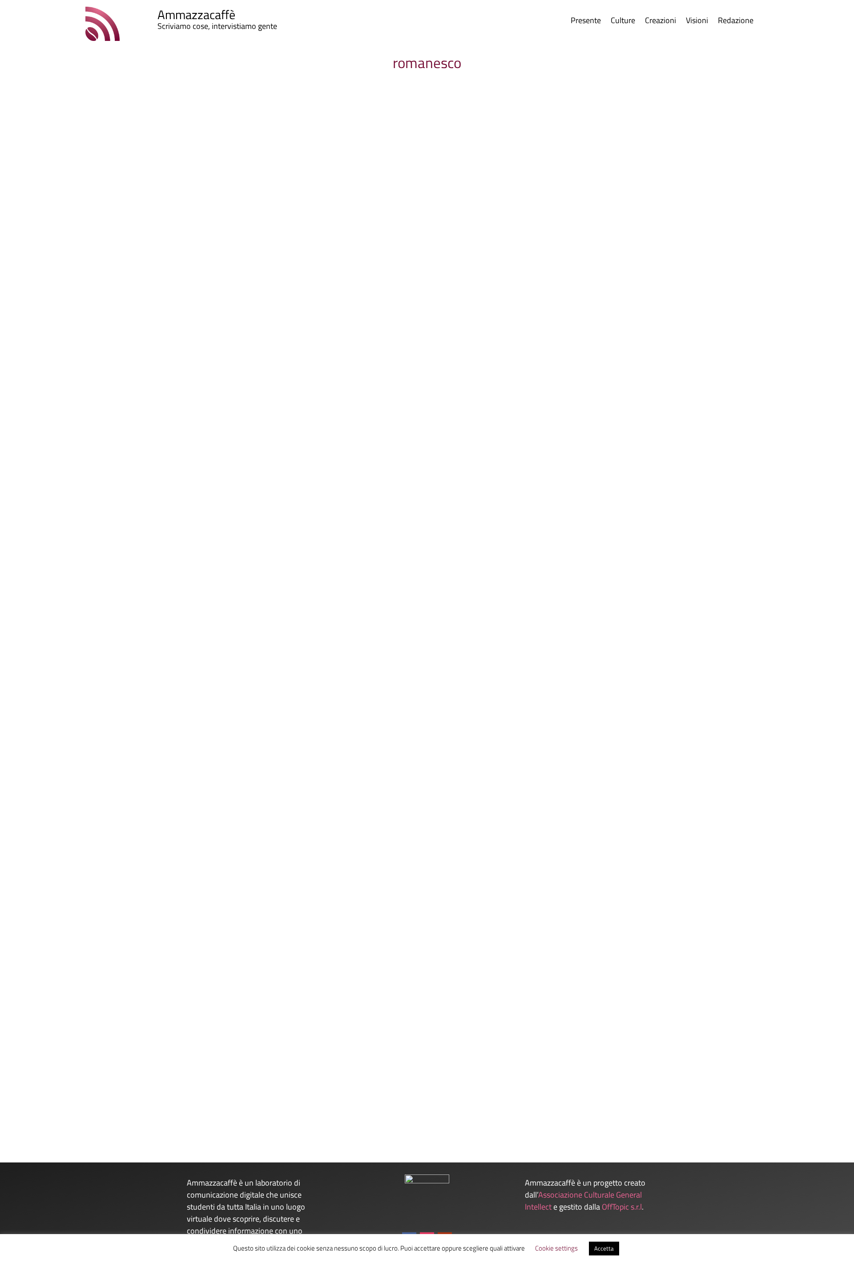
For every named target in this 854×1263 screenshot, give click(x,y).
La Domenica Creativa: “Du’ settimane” (122, 562)
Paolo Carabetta (79, 1096)
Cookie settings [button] (556, 1248)
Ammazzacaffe (78, 576)
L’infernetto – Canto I (90, 1082)
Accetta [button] (604, 1248)
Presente (586, 21)
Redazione (735, 21)
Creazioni (660, 21)
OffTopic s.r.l (622, 1207)
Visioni (697, 21)
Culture (623, 21)
